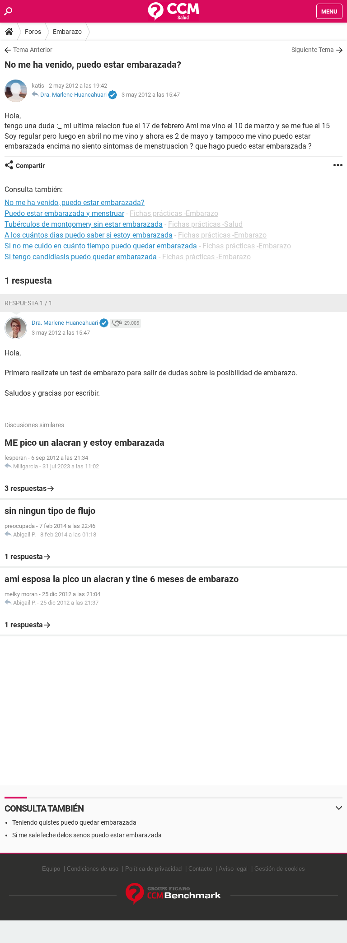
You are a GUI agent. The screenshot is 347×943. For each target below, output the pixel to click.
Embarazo (67, 31)
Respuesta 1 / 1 (28, 303)
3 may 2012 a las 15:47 (151, 94)
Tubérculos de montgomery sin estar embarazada (84, 224)
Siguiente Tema (312, 49)
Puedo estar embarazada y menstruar (64, 213)
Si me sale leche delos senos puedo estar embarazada (87, 835)
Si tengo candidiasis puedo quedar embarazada (81, 256)
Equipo (51, 868)
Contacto (200, 868)
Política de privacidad (153, 868)
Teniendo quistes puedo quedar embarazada (74, 822)
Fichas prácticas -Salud (205, 224)
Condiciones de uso (92, 868)
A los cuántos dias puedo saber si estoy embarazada (89, 235)
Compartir (30, 165)
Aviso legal (233, 868)
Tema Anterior (32, 49)
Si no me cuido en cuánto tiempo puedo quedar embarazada (101, 246)
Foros (33, 31)
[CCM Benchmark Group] (173, 894)
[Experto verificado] (112, 95)
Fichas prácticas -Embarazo (174, 213)
